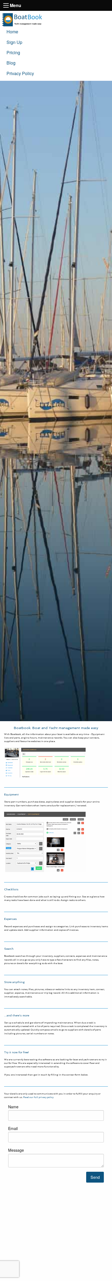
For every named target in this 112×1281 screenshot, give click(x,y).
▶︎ (104, 906)
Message (16, 1150)
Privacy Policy (20, 73)
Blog (11, 63)
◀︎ (12, 906)
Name (13, 1106)
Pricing (13, 52)
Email (13, 1128)
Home (12, 31)
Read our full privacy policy (38, 1097)
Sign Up (14, 42)
